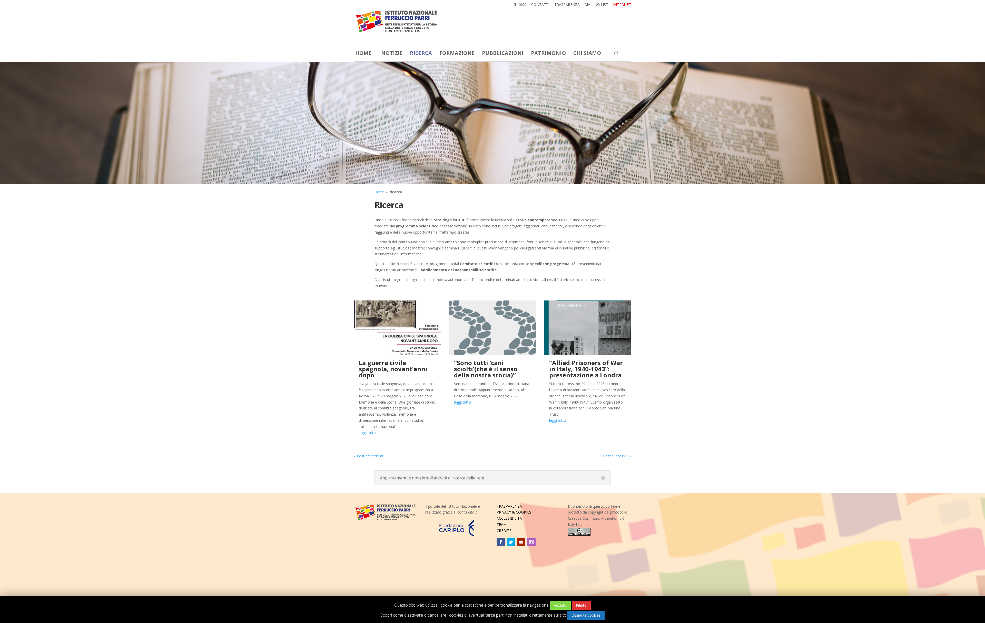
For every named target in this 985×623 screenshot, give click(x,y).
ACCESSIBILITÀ (509, 518)
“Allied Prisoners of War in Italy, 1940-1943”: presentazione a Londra (586, 368)
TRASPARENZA (509, 506)
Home (380, 191)
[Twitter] (511, 542)
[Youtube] (521, 542)
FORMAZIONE (457, 53)
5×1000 (520, 5)
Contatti (540, 5)
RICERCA (421, 53)
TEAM (502, 524)
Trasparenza (567, 5)
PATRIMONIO (548, 53)
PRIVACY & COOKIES (514, 512)
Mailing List (596, 5)
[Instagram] (531, 542)
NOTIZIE (391, 53)
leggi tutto (367, 432)
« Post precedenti (368, 456)
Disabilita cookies (586, 615)
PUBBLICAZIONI (503, 53)
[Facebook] (501, 542)
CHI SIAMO (587, 53)
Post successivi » (617, 456)
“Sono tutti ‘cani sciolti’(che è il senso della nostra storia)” (485, 368)
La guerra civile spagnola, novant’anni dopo (393, 368)
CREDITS (504, 530)
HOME (363, 53)
